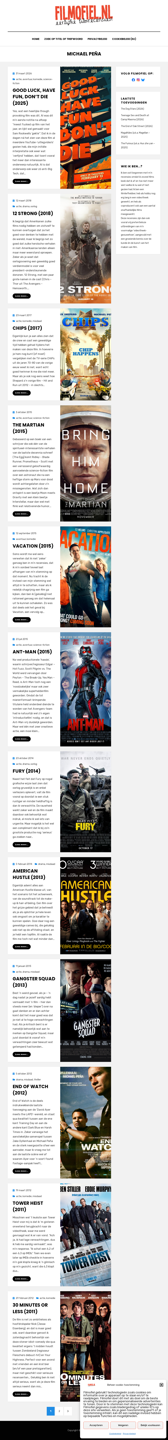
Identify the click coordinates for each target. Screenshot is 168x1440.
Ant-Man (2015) (32, 652)
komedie (37, 79)
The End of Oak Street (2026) (137, 126)
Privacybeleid (129, 1433)
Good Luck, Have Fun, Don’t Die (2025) (34, 96)
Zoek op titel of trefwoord (63, 39)
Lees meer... (21, 181)
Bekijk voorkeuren (150, 1425)
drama (26, 206)
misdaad (37, 321)
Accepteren (96, 1425)
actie (19, 79)
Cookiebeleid (115, 1433)
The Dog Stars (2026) (132, 108)
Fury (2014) (27, 771)
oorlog (34, 206)
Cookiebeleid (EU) (124, 39)
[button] (161, 1385)
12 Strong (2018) (33, 213)
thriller (37, 1079)
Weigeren (123, 1425)
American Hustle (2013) (29, 874)
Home (35, 39)
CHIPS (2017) (27, 328)
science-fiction (41, 418)
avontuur (27, 79)
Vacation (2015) (33, 546)
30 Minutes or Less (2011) (30, 1308)
